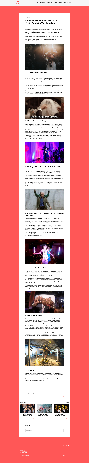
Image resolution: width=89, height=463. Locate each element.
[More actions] (63, 17)
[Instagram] (66, 445)
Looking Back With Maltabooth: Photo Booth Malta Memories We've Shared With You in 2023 (60, 415)
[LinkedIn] (68, 445)
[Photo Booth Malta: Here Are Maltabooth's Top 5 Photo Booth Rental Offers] (27, 408)
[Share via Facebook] (25, 393)
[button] (43, 3)
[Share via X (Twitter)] (28, 393)
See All (67, 402)
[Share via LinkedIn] (30, 393)
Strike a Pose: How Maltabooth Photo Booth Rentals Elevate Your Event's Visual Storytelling (44, 415)
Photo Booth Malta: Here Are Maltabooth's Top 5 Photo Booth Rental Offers (27, 415)
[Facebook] (65, 445)
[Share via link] (33, 393)
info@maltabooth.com (24, 455)
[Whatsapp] (63, 445)
